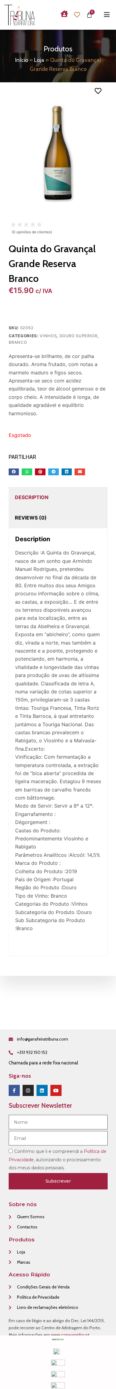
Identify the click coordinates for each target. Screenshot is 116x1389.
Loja (39, 60)
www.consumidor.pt (70, 1335)
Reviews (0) (31, 518)
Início (21, 60)
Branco (18, 342)
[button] (14, 471)
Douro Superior (78, 335)
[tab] (32, 497)
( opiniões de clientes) (32, 232)
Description (32, 497)
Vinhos (48, 335)
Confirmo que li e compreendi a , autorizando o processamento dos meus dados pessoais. (57, 1160)
